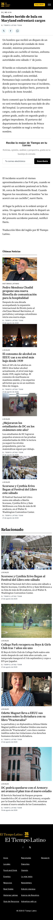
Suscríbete (39, 4)
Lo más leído (26, 876)
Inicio (5, 858)
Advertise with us (28, 901)
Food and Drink (10, 870)
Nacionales (26, 858)
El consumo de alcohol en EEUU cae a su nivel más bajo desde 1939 (19, 357)
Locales (6, 350)
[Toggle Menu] (49, 4)
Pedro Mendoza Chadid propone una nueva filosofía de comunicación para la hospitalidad (19, 292)
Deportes (25, 864)
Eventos (7, 876)
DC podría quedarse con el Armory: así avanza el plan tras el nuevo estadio (26, 789)
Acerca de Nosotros (30, 895)
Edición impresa (28, 889)
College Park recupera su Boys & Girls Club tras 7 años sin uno (26, 646)
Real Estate (8, 889)
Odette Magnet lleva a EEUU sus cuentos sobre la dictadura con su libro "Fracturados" (23, 716)
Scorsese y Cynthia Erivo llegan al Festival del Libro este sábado (19, 489)
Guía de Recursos (11, 901)
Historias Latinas (10, 895)
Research (45, 858)
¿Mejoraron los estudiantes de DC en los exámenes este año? (18, 426)
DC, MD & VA (6, 12)
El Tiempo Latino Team (11, 25)
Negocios (7, 883)
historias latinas (10, 284)
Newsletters (26, 883)
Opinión (24, 870)
